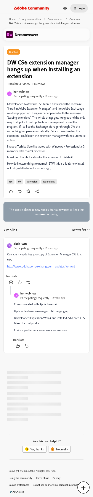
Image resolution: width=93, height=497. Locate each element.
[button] (7, 9)
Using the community (20, 478)
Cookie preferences (19, 484)
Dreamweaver (55, 19)
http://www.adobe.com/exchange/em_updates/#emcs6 (41, 266)
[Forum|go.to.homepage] (32, 8)
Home (12, 19)
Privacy (57, 478)
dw (19, 181)
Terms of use (42, 478)
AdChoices (18, 491)
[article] (46, 263)
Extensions (49, 181)
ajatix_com (20, 243)
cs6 (11, 181)
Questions (74, 19)
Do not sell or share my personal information (57, 484)
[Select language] (65, 8)
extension (32, 181)
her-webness (21, 91)
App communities (31, 19)
